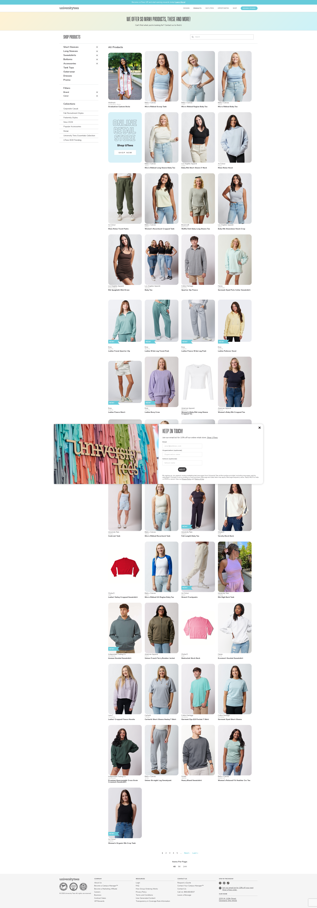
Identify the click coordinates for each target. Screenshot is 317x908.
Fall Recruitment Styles (73, 113)
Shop (235, 8)
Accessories (69, 63)
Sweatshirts (69, 55)
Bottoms (67, 59)
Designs (186, 8)
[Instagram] (220, 884)
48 (174, 866)
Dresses (67, 75)
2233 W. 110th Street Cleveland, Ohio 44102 (228, 899)
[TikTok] (228, 884)
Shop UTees (212, 437)
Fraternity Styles (70, 117)
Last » (195, 853)
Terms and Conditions (144, 895)
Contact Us (181, 889)
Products (197, 8)
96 (179, 866)
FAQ (137, 886)
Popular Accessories (72, 126)
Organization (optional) (172, 450)
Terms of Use (199, 479)
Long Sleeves (70, 51)
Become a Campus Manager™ (106, 886)
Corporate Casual (70, 108)
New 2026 (68, 122)
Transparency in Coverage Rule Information (153, 901)
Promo (66, 79)
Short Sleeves (71, 47)
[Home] (69, 8)
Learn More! (180, 2)
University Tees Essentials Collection (79, 135)
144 (185, 866)
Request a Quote (184, 883)
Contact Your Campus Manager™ (190, 886)
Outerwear (69, 71)
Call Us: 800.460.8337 (186, 892)
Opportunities (223, 8)
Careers (97, 892)
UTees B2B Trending (72, 140)
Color (66, 96)
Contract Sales (100, 898)
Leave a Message (184, 895)
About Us (98, 883)
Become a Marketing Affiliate (105, 889)
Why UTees (209, 8)
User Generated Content (145, 898)
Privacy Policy (186, 479)
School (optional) (169, 459)
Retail (65, 131)
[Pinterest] (224, 884)
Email (164, 442)
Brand (66, 92)
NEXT (182, 469)
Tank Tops (68, 67)
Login (138, 883)
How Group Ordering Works (147, 889)
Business (97, 895)
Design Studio (249, 8)
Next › (187, 853)
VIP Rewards (99, 901)
